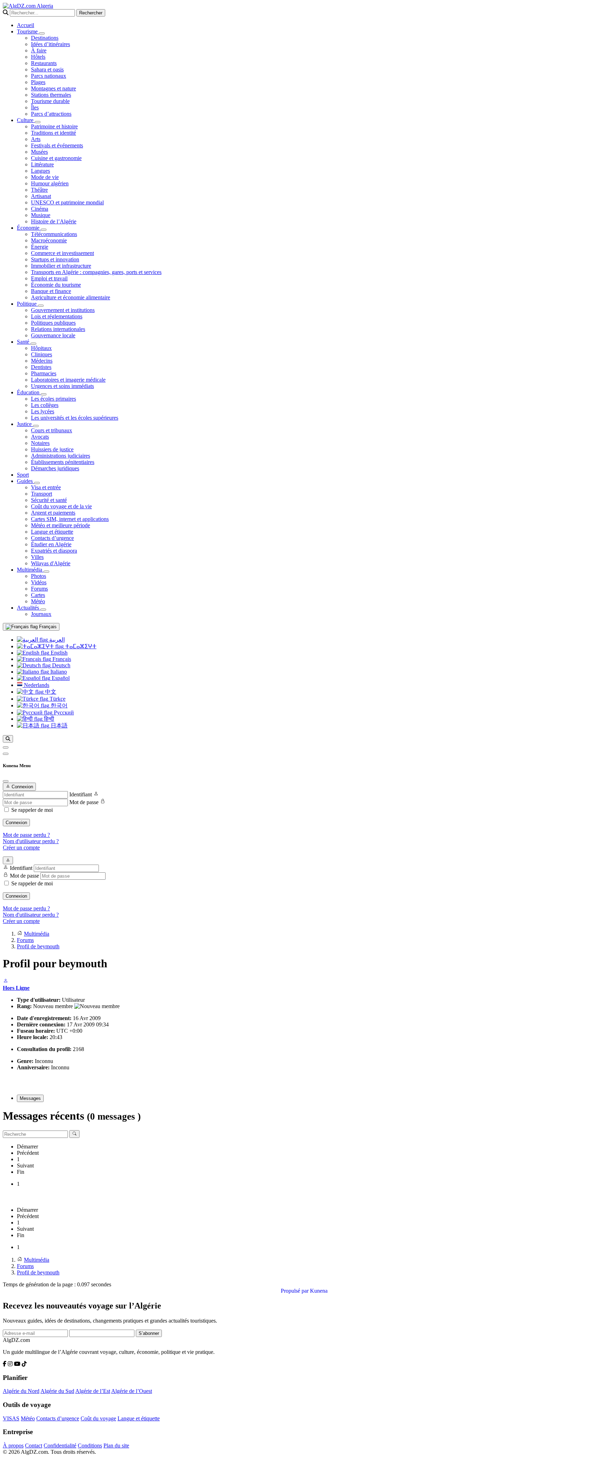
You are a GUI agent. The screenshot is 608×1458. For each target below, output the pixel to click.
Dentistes (41, 367)
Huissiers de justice (52, 449)
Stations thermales (51, 95)
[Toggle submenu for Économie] (43, 230)
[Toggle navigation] (5, 754)
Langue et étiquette (52, 532)
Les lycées (42, 411)
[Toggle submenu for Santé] (33, 344)
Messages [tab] (30, 1098)
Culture (26, 120)
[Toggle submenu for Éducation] (43, 394)
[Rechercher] (8, 739)
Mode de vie (45, 177)
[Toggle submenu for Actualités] (43, 610)
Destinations (44, 38)
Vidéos (38, 582)
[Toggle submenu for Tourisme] (42, 33)
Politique (27, 304)
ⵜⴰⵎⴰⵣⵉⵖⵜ (80, 646)
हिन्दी (48, 719)
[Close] (5, 781)
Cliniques (41, 354)
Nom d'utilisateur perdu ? (31, 841)
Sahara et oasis (47, 69)
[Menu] (5, 747)
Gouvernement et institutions (63, 310)
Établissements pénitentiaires (62, 462)
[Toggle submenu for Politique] (41, 306)
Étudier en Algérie (51, 544)
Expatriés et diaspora (54, 551)
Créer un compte (21, 848)
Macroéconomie (49, 240)
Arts (35, 139)
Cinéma (39, 209)
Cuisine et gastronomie (56, 158)
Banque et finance (51, 291)
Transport (41, 494)
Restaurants (44, 63)
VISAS (11, 1418)
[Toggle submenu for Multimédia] (46, 572)
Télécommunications (54, 234)
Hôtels (38, 57)
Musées (39, 152)
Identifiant (80, 794)
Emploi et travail (49, 278)
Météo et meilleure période (60, 525)
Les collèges (44, 405)
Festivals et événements (57, 145)
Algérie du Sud (57, 1391)
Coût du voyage (98, 1418)
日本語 (58, 725)
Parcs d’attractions (51, 114)
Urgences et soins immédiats (62, 386)
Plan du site (116, 1446)
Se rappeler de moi (32, 810)
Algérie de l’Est (92, 1391)
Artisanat (41, 196)
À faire (38, 50)
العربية (56, 640)
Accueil (25, 25)
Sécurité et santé (49, 500)
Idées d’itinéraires (50, 44)
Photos (38, 576)
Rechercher (90, 12)
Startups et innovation (55, 259)
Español (60, 678)
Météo (38, 601)
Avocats (40, 437)
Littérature (42, 164)
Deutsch (60, 665)
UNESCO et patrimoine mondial (67, 202)
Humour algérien (50, 183)
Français (47, 626)
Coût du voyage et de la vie (61, 506)
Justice (25, 424)
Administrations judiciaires (60, 456)
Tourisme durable (50, 101)
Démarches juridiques (55, 468)
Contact (33, 1446)
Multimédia (30, 570)
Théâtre (39, 190)
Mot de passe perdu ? (26, 835)
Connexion (16, 822)
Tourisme (28, 31)
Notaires (40, 443)
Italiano (58, 672)
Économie (29, 228)
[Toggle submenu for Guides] (37, 483)
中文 (50, 692)
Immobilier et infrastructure (61, 266)
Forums (39, 589)
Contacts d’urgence (52, 538)
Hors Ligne (16, 988)
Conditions (90, 1446)
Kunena (319, 1291)
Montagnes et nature (53, 88)
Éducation (29, 392)
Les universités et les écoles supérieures (74, 418)
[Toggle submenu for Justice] (36, 426)
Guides (25, 481)
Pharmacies (43, 373)
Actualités (28, 608)
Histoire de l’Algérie (53, 221)
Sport (23, 475)
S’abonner (149, 1333)
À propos (13, 1446)
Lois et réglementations (56, 316)
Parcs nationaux (48, 76)
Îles (35, 107)
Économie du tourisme (56, 285)
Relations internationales (58, 329)
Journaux (41, 614)
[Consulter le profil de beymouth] (5, 982)
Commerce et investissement (62, 253)
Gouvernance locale (53, 335)
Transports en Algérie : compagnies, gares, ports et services (96, 272)
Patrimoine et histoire (54, 126)
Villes (37, 557)
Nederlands (36, 685)
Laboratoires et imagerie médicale (68, 380)
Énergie (39, 247)
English (58, 653)
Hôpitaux (41, 348)
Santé (24, 342)
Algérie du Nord (21, 1391)
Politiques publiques (53, 323)
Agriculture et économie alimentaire (70, 297)
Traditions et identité (53, 133)
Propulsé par (295, 1291)
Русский (63, 712)
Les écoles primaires (53, 399)
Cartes (38, 595)
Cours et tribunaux (51, 430)
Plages (38, 82)
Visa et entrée (46, 487)
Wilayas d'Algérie (50, 563)
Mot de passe (84, 802)
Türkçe (56, 699)
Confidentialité (60, 1446)
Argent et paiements (53, 513)
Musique (40, 215)
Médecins (41, 361)
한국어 (58, 705)
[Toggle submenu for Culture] (37, 122)
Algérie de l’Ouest (131, 1391)
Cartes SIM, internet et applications (70, 519)
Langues (40, 171)
